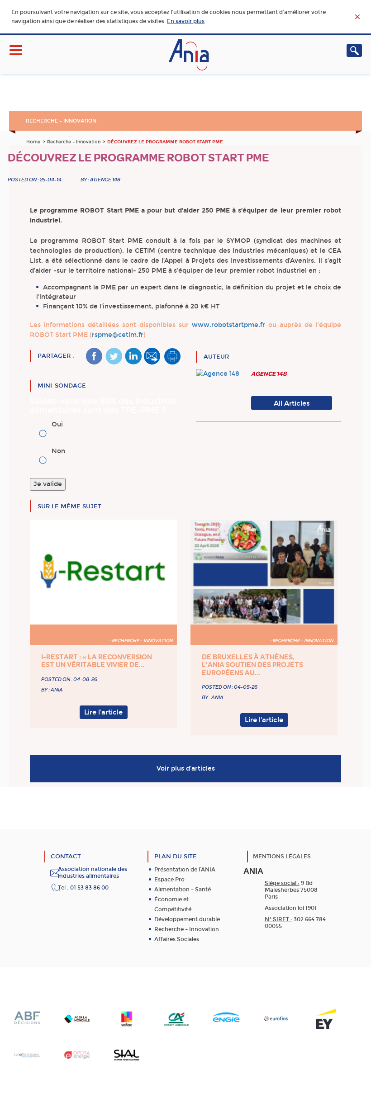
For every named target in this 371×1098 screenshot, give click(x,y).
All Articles (292, 403)
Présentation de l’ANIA (184, 869)
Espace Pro (169, 879)
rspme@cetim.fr (117, 335)
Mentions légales (282, 856)
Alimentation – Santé (182, 889)
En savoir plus (186, 21)
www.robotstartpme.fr (228, 325)
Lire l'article (103, 712)
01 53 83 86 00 (89, 888)
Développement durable (187, 919)
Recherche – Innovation (61, 121)
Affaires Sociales (176, 939)
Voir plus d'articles (186, 768)
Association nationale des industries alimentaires (92, 872)
